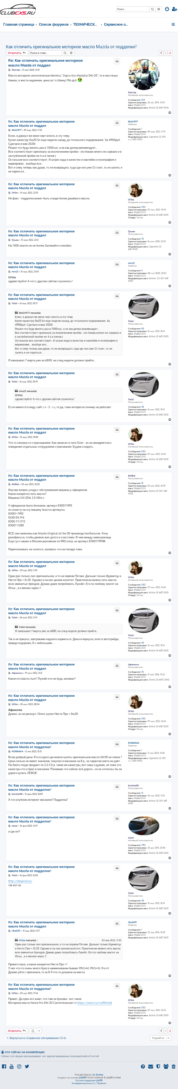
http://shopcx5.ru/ (20, 881)
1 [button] (165, 53)
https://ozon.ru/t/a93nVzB (94, 1002)
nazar (131, 837)
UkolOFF (132, 922)
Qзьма (131, 231)
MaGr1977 (133, 121)
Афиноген (133, 664)
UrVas (131, 199)
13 (142, 793)
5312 (143, 207)
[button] (161, 52)
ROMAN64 (133, 743)
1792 (143, 845)
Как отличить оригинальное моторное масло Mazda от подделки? (71, 46)
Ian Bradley (97, 1074)
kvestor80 (133, 785)
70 (142, 238)
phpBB (82, 1077)
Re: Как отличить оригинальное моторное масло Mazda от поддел (45, 62)
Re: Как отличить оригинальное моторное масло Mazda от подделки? (41, 745)
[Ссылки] (173, 24)
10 (142, 483)
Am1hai (131, 475)
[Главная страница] (18, 8)
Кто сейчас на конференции (24, 1052)
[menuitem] (167, 9)
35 (142, 671)
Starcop (132, 92)
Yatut (131, 321)
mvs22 (131, 263)
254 (143, 99)
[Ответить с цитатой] (117, 61)
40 (142, 328)
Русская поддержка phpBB (89, 1080)
